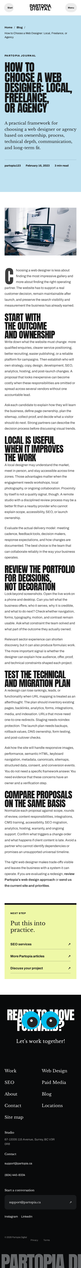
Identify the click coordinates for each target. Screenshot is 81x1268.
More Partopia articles (27, 956)
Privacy (34, 1240)
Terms (46, 1240)
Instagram (11, 1216)
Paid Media (54, 1082)
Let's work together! (40, 1041)
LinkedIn (26, 1216)
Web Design (54, 1070)
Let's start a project (9, 7)
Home (8, 27)
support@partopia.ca (18, 1163)
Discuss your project (26, 968)
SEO (9, 1082)
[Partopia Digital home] (40, 7)
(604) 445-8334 (15, 1175)
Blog (20, 27)
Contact (13, 1105)
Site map (14, 1117)
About (11, 1094)
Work (10, 1070)
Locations (52, 1105)
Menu (71, 7)
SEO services (21, 944)
